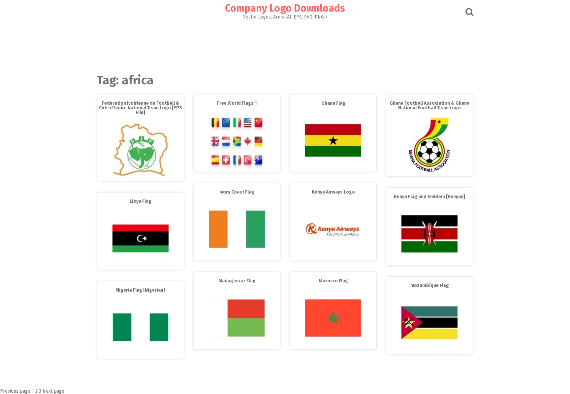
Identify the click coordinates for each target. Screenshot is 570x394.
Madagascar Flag (237, 281)
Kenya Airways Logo (333, 192)
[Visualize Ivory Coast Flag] (237, 256)
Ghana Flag (333, 103)
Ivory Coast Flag (236, 192)
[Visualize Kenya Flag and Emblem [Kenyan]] (429, 260)
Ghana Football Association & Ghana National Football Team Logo (429, 105)
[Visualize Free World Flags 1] (237, 167)
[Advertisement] (285, 44)
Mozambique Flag (429, 285)
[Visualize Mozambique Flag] (429, 349)
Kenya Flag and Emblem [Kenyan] (429, 196)
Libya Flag (140, 201)
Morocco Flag (333, 281)
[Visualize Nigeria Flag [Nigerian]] (140, 354)
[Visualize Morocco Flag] (333, 344)
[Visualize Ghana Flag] (333, 167)
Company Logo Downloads (285, 8)
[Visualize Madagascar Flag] (237, 344)
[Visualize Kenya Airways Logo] (333, 256)
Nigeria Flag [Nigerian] (140, 290)
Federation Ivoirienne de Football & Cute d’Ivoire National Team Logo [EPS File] (140, 107)
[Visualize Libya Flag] (140, 265)
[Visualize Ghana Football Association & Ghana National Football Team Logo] (429, 171)
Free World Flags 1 (237, 103)
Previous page (15, 391)
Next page (53, 391)
